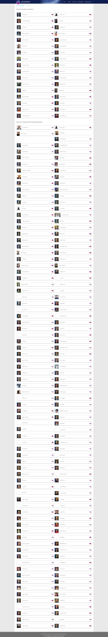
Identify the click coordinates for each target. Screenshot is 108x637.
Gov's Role (74, 1)
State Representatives (20, 5)
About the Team (61, 635)
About (45, 635)
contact (69, 1)
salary (65, 1)
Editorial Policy (88, 1)
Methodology (80, 1)
